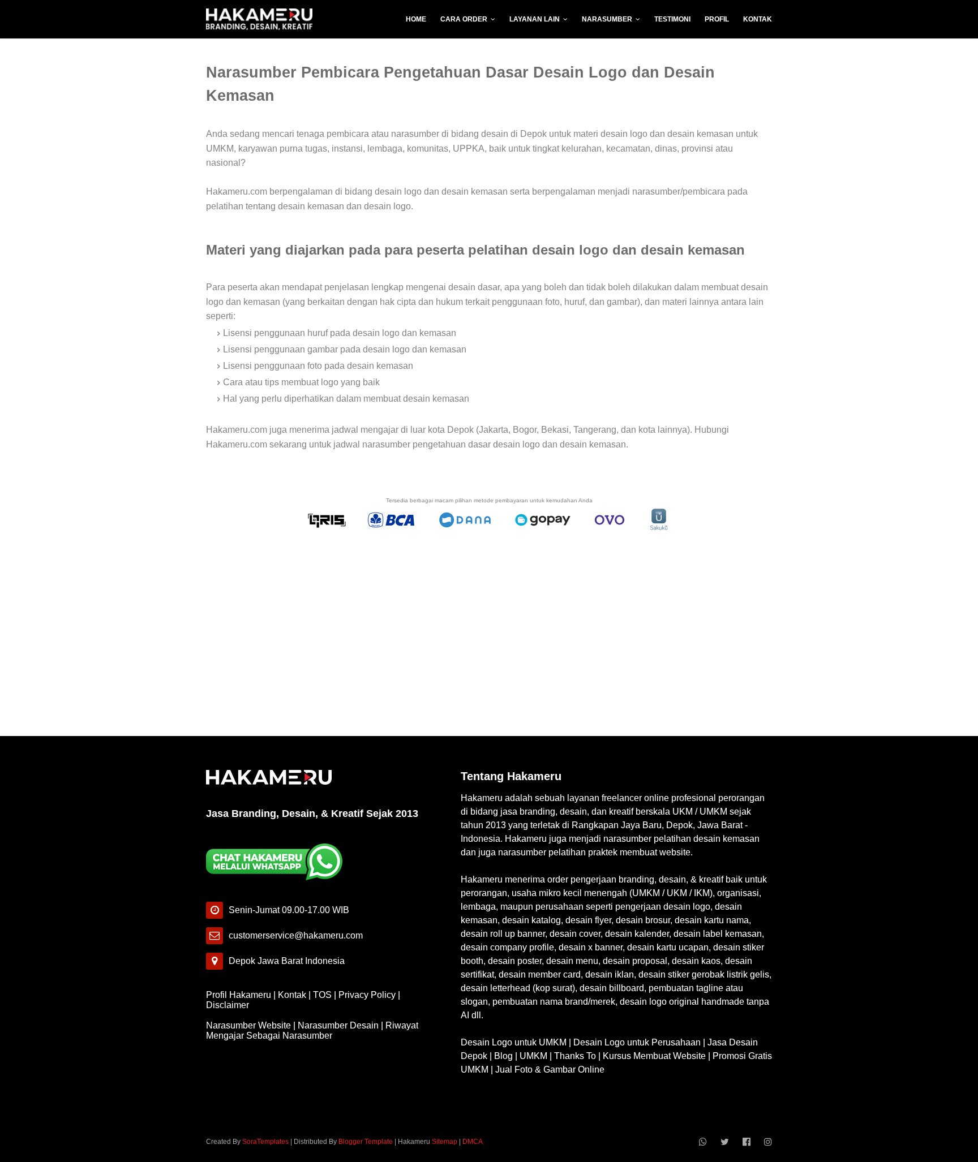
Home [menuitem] (416, 19)
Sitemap (444, 1142)
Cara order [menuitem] (463, 19)
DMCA (472, 1142)
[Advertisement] (489, 636)
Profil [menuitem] (717, 19)
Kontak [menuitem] (757, 19)
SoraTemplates (265, 1142)
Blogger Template (365, 1142)
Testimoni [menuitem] (672, 19)
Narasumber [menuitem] (607, 19)
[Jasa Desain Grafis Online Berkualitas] (259, 19)
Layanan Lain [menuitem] (534, 19)
